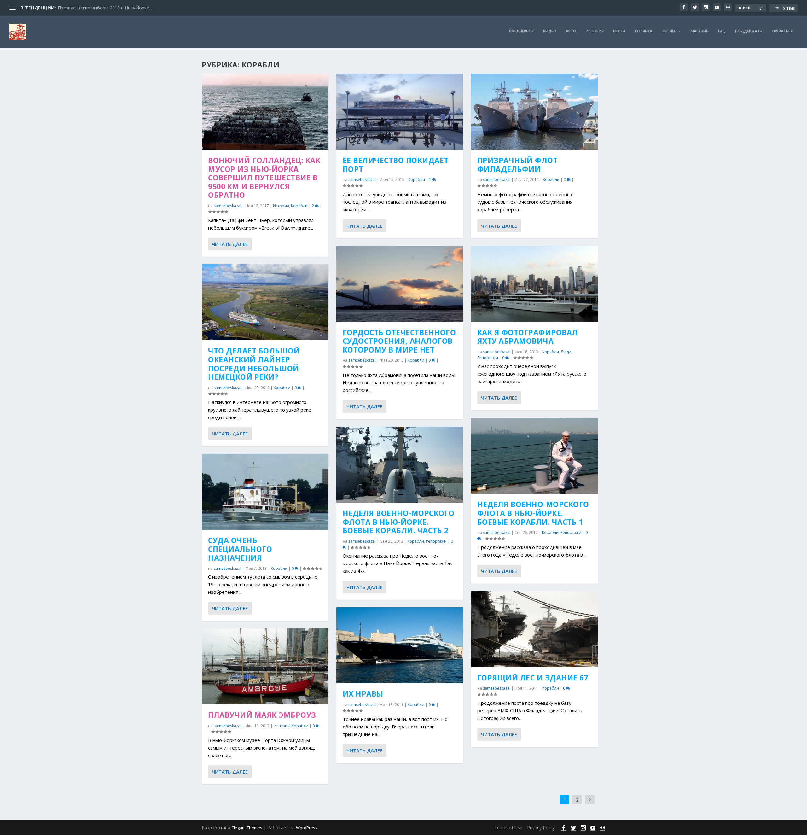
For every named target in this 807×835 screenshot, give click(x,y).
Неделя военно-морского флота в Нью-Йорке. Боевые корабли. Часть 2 (399, 521)
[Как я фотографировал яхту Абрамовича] (534, 284)
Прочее (669, 31)
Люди (566, 351)
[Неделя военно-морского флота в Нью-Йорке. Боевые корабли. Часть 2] (399, 465)
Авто (571, 31)
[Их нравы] (399, 645)
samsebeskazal (227, 205)
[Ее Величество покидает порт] (399, 112)
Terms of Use (508, 828)
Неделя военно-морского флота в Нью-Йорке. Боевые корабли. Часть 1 (533, 513)
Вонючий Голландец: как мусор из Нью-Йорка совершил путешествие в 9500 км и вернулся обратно (264, 177)
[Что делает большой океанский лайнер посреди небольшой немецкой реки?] (265, 302)
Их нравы (363, 694)
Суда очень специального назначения (240, 549)
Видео (549, 31)
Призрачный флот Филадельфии (517, 164)
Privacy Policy (541, 828)
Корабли (299, 205)
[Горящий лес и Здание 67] (534, 629)
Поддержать (748, 31)
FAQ (722, 31)
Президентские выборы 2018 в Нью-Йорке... (105, 8)
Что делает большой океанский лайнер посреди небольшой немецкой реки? (254, 364)
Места (619, 31)
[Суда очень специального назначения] (265, 492)
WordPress (306, 828)
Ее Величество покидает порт (396, 164)
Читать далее (230, 244)
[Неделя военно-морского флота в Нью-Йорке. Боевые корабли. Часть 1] (534, 456)
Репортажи (436, 541)
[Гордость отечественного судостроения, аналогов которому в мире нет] (399, 284)
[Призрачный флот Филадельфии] (534, 112)
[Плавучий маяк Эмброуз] (265, 666)
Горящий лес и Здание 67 (532, 678)
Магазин (700, 31)
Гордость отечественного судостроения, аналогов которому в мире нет (399, 341)
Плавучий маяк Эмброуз (262, 715)
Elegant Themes (247, 828)
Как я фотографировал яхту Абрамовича (527, 336)
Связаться (782, 31)
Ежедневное (521, 31)
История (595, 31)
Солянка (643, 31)
